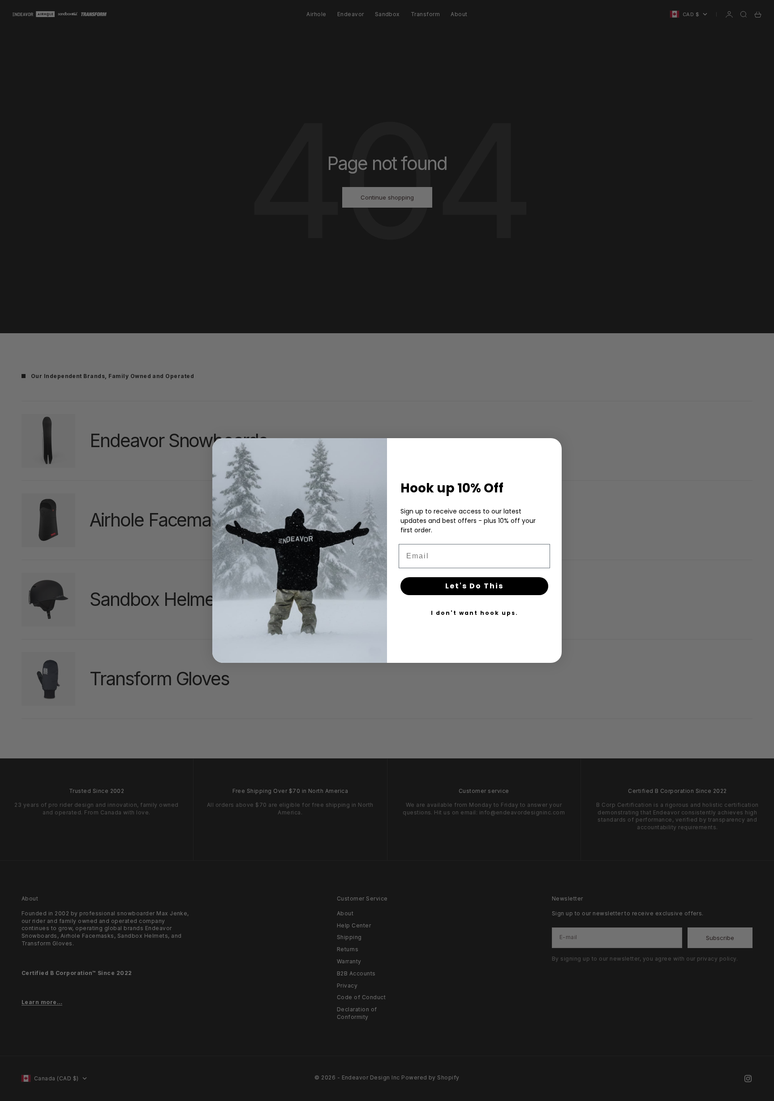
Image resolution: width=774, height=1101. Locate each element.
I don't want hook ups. (474, 613)
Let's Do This (474, 586)
